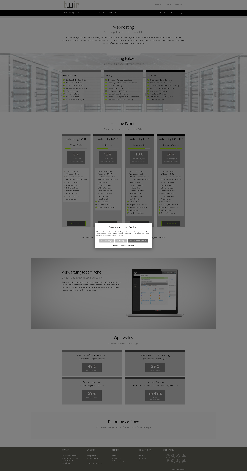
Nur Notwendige (106, 241)
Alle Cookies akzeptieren (138, 241)
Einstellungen (121, 241)
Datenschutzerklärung (127, 245)
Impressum (116, 245)
